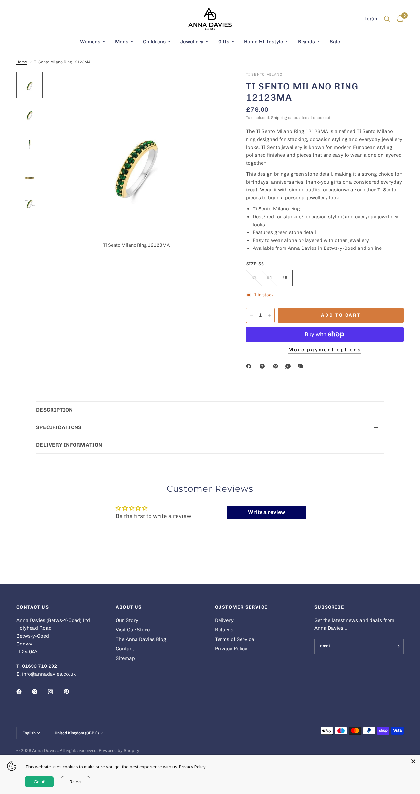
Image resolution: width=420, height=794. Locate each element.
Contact (125, 649)
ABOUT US (129, 607)
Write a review (266, 512)
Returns (224, 630)
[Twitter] (39, 692)
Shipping (279, 117)
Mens (121, 42)
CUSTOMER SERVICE (241, 607)
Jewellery (191, 42)
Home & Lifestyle (263, 42)
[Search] (387, 18)
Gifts (223, 42)
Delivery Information (69, 445)
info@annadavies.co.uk (49, 674)
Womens (90, 42)
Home (21, 62)
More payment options (324, 350)
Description (54, 410)
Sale (335, 42)
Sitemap (125, 658)
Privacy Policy (231, 649)
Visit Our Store (133, 630)
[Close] (413, 761)
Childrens (154, 42)
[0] (398, 18)
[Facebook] (250, 366)
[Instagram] (55, 692)
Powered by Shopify (119, 750)
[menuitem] (92, 41)
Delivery (224, 620)
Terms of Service (234, 639)
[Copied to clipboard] (302, 366)
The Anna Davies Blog (141, 639)
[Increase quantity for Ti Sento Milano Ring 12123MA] (269, 315)
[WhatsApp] (289, 366)
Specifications (58, 427)
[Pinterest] (277, 366)
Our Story (127, 620)
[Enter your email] (397, 646)
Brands (306, 42)
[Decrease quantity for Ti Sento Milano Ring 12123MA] (251, 315)
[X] (263, 366)
